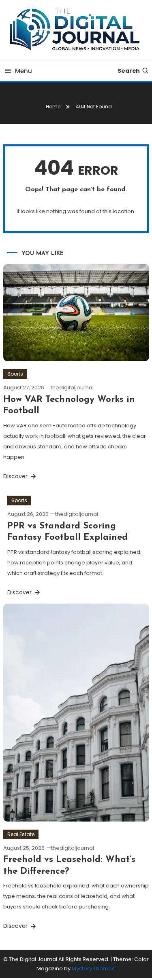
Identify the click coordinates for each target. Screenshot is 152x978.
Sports (15, 373)
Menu (23, 71)
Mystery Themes (93, 968)
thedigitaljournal (72, 387)
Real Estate (20, 834)
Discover (16, 476)
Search (129, 71)
